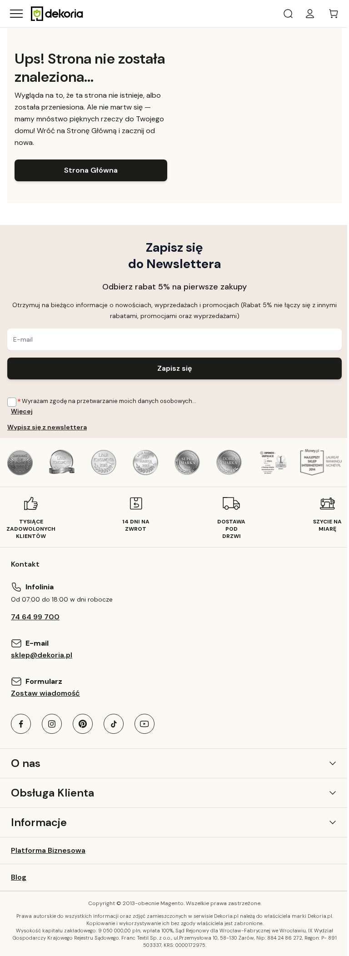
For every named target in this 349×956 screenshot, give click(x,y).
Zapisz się (174, 368)
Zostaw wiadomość (45, 693)
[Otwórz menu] (16, 13)
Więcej (22, 411)
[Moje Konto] (310, 13)
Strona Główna (91, 170)
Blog (18, 877)
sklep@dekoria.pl (41, 655)
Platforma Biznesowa (48, 850)
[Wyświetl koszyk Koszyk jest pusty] (333, 13)
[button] (174, 763)
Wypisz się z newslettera (47, 427)
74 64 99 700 (35, 617)
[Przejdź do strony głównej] (57, 13)
